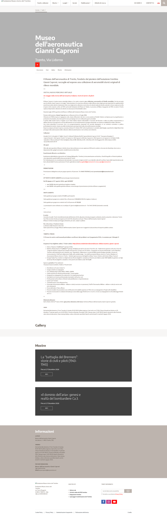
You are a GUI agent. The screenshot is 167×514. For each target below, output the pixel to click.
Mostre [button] (54, 3)
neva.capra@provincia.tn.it (103, 162)
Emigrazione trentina (75, 494)
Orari (47, 70)
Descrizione (40, 70)
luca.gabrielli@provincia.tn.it (87, 162)
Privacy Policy (119, 494)
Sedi (42, 10)
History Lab (73, 490)
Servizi (75, 3)
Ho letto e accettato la (113, 494)
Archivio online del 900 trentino (78, 492)
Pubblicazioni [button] (85, 3)
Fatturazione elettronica (82, 512)
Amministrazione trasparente (64, 512)
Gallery (53, 70)
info (46, 374)
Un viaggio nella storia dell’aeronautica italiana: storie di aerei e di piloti (68, 96)
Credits (130, 512)
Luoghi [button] (65, 3)
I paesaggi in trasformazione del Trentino (81, 496)
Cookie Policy (39, 512)
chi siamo (137, 3)
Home (37, 10)
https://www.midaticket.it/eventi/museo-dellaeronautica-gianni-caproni (96, 243)
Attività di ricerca (100, 3)
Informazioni (68, 70)
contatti (149, 3)
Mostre (60, 70)
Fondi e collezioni (42, 3)
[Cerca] (164, 3)
